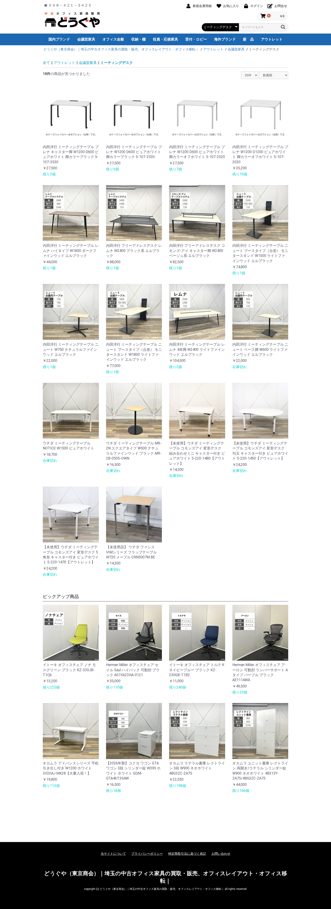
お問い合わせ (220, 853)
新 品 (248, 39)
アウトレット (272, 39)
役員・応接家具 (165, 39)
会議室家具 (86, 39)
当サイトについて (113, 853)
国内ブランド (59, 39)
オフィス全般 (113, 39)
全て (46, 63)
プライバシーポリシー (147, 853)
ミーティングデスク (116, 63)
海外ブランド (225, 39)
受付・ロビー (196, 39)
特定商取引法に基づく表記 (187, 853)
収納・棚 (138, 39)
